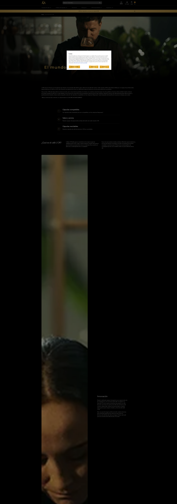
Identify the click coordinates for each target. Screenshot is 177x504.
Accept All (104, 66)
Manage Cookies (74, 66)
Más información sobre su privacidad (80, 62)
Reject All (93, 66)
